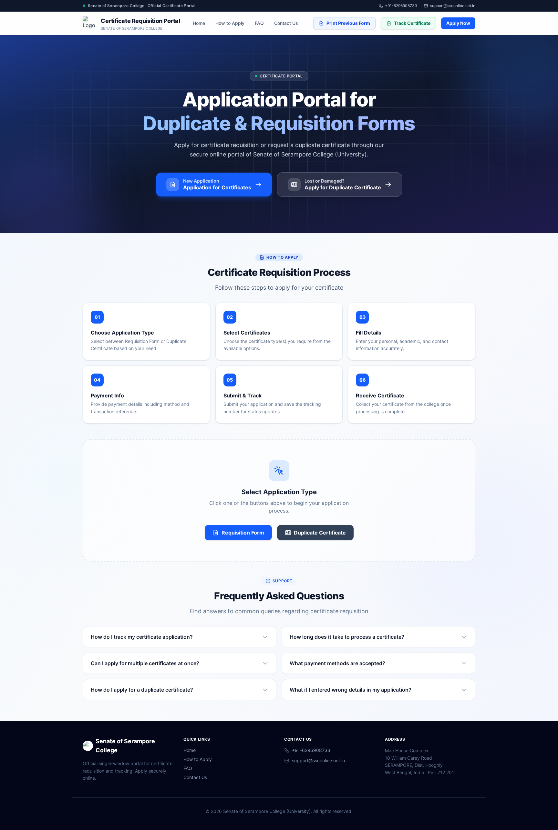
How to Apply (229, 23)
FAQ (259, 23)
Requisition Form (243, 532)
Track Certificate (412, 23)
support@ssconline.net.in (452, 5)
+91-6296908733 (401, 5)
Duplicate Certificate (320, 532)
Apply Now (458, 23)
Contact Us (286, 23)
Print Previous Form (348, 23)
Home (199, 23)
